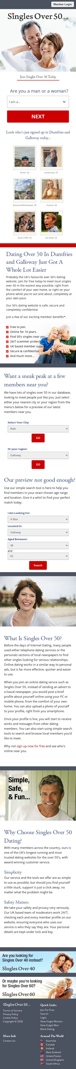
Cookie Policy (10, 1017)
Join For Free (47, 1010)
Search (38, 565)
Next (38, 116)
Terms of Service (12, 1010)
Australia (51, 1040)
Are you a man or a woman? (39, 91)
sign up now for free (31, 746)
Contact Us (9, 1040)
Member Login (63, 4)
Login (43, 1017)
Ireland (50, 1048)
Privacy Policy (10, 1014)
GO (38, 438)
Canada (50, 1044)
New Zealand (53, 1052)
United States (53, 1056)
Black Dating (47, 1029)
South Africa (53, 1063)
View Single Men (49, 1025)
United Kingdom (55, 1060)
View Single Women (51, 1021)
